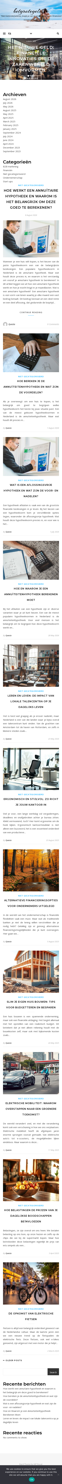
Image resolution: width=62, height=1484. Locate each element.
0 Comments (53, 324)
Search (53, 1372)
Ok (31, 1479)
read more (31, 78)
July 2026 (7, 102)
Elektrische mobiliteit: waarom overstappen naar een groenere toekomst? (31, 1109)
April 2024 (8, 143)
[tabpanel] (31, 59)
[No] (58, 1474)
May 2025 (8, 113)
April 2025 (8, 117)
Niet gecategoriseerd (14, 173)
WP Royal (38, 1464)
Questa (11, 324)
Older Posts (13, 1360)
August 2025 (9, 110)
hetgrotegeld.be (31, 10)
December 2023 (11, 147)
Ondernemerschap (12, 177)
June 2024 (8, 140)
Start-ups (8, 181)
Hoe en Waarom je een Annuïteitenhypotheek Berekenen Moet (31, 594)
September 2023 (12, 151)
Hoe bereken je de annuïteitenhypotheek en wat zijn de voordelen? (31, 387)
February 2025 (10, 125)
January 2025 (10, 128)
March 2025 (9, 121)
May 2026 (8, 106)
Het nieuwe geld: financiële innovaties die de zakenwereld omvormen (31, 58)
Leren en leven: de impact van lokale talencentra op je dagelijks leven (31, 701)
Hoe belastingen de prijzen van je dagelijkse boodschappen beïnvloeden (31, 1216)
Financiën (31, 41)
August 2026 (9, 99)
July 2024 (7, 136)
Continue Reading (31, 312)
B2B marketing (10, 166)
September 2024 (12, 132)
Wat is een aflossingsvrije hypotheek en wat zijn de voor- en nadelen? (31, 491)
